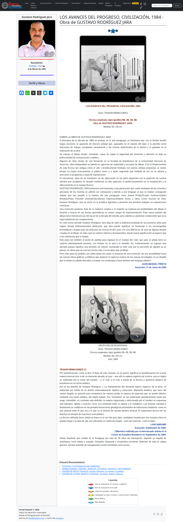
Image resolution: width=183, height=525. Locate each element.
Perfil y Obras (37, 83)
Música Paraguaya (108, 4)
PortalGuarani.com (36, 518)
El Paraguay (118, 4)
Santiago (32, 66)
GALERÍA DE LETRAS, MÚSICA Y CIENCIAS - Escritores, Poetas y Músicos (92, 474)
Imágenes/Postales (90, 3)
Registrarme (130, 3)
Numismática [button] (76, 3)
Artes (27, 3)
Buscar (177, 5)
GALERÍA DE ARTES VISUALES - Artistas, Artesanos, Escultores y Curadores (93, 471)
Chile (40, 66)
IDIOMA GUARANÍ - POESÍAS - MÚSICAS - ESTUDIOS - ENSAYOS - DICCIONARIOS (96, 469)
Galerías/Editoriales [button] (61, 3)
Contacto (59, 518)
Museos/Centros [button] (46, 3)
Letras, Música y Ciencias (34, 5)
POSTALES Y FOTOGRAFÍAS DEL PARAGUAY (81, 466)
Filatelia (100, 3)
